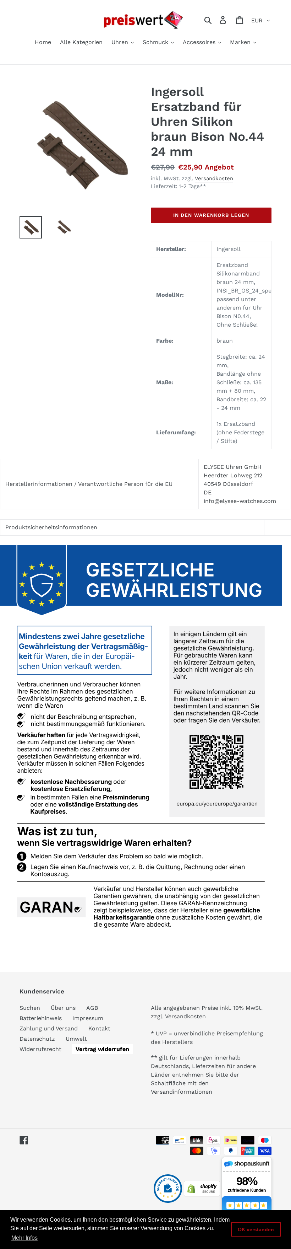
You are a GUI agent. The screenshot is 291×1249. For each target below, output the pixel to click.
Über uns (63, 1007)
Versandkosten (214, 178)
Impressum (87, 1018)
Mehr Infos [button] (24, 1238)
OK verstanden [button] (256, 1229)
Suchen (30, 1007)
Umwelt (76, 1038)
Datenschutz (37, 1038)
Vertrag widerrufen (102, 1049)
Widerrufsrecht (40, 1049)
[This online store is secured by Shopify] (202, 1194)
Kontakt (99, 1028)
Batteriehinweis (41, 1018)
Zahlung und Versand (49, 1028)
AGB (92, 1007)
